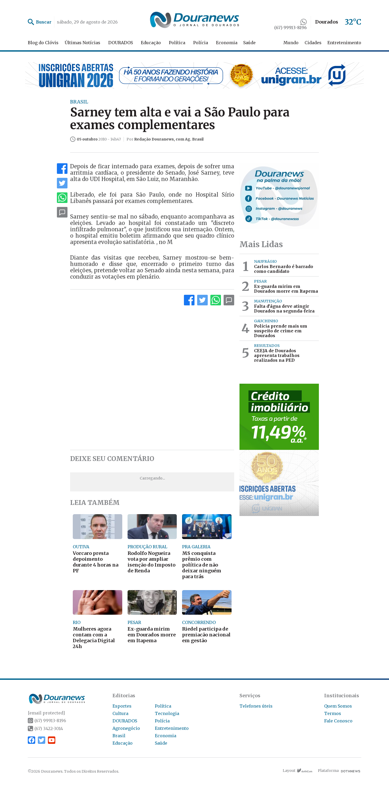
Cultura (120, 713)
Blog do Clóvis (43, 42)
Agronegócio (126, 728)
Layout (289, 770)
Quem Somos (338, 706)
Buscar (43, 22)
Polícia (200, 42)
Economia (226, 42)
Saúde (249, 42)
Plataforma (328, 770)
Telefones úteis (256, 706)
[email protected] (46, 712)
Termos (332, 713)
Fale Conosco (338, 720)
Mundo (290, 42)
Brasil (118, 735)
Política (177, 42)
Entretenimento (344, 42)
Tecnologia (167, 713)
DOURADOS (120, 42)
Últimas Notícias (82, 42)
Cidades (313, 42)
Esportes (122, 706)
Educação (151, 42)
